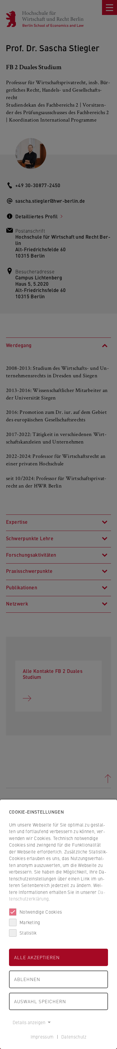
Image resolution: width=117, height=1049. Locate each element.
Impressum (42, 1036)
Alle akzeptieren (37, 957)
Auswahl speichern (40, 1001)
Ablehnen (27, 979)
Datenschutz (73, 1036)
